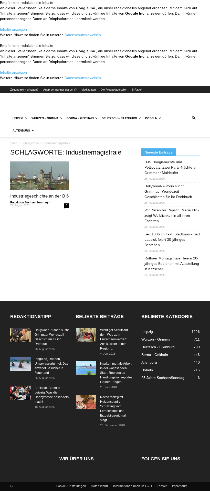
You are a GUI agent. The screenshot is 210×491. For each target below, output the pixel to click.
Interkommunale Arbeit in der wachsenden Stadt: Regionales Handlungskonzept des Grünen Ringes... (116, 373)
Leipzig (18, 118)
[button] (193, 118)
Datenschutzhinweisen (83, 35)
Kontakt (162, 486)
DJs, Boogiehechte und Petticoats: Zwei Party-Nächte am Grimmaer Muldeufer (171, 167)
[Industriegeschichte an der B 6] (39, 175)
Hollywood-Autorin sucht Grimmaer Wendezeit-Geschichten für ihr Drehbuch (168, 191)
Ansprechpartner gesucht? (60, 89)
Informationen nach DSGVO (132, 486)
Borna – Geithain (80, 118)
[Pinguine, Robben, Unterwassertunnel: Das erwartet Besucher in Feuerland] (20, 364)
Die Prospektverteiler (114, 89)
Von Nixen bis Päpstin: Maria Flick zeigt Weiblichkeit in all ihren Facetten (171, 215)
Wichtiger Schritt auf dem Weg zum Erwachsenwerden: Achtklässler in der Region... (114, 339)
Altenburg (21, 130)
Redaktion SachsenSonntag (29, 202)
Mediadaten (88, 89)
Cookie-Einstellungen (71, 486)
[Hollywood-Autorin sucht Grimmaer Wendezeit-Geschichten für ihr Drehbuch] (20, 335)
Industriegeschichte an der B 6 (39, 196)
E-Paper (137, 89)
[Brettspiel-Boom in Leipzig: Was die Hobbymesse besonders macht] (20, 393)
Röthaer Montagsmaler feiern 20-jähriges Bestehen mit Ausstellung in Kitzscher (171, 263)
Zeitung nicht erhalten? (24, 89)
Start (13, 143)
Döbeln (151, 118)
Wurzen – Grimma (45, 118)
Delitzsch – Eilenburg (119, 118)
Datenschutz (99, 486)
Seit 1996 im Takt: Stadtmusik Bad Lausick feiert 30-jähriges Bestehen (172, 239)
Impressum (179, 486)
